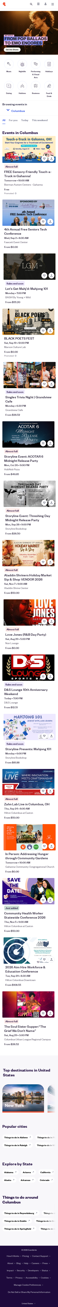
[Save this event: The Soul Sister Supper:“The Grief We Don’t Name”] (43, 1013)
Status (45, 1270)
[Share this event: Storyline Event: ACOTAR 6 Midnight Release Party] (50, 443)
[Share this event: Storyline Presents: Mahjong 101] (51, 736)
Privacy (18, 1277)
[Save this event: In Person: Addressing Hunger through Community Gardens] (44, 846)
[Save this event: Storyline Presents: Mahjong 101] (44, 736)
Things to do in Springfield (17, 1228)
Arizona (27, 1172)
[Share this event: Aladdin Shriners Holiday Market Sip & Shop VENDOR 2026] (50, 562)
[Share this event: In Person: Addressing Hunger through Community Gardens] (51, 846)
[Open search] (31, 4)
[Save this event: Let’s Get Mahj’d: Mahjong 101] (44, 276)
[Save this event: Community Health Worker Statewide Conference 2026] (43, 900)
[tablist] (25, 121)
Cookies (45, 1277)
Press (45, 1263)
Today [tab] (24, 120)
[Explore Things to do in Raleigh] (31, 1145)
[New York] (23, 1110)
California (45, 1172)
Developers (33, 1270)
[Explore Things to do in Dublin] (30, 1221)
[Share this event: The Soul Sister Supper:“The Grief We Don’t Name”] (50, 1013)
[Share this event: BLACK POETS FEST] (50, 331)
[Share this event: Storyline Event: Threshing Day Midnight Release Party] (51, 503)
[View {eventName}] (29, 149)
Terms (9, 1277)
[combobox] (29, 110)
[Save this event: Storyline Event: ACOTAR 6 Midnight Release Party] (43, 443)
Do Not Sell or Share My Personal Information (29, 1291)
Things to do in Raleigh (15, 1145)
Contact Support (40, 1255)
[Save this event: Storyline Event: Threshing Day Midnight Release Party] (44, 503)
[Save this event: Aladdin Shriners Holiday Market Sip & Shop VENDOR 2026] (43, 562)
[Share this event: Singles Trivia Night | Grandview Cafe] (51, 384)
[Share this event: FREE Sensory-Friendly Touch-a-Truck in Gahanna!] (51, 159)
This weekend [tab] (40, 120)
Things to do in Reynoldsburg (19, 1213)
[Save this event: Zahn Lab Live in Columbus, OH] (43, 791)
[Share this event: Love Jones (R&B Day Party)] (51, 621)
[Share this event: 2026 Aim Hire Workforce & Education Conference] (51, 959)
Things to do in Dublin (15, 1220)
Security (21, 1270)
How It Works (13, 1255)
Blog (18, 1263)
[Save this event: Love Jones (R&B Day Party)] (44, 621)
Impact (10, 1270)
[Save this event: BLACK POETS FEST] (43, 331)
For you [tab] (13, 120)
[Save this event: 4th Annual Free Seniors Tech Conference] (43, 222)
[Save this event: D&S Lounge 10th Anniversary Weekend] (43, 677)
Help (26, 1263)
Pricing (25, 1255)
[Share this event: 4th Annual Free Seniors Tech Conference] (50, 222)
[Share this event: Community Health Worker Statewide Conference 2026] (50, 900)
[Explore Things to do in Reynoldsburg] (37, 1213)
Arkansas (25, 1180)
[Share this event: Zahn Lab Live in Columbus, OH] (50, 791)
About (10, 1263)
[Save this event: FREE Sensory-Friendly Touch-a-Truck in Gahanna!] (44, 159)
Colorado (45, 1180)
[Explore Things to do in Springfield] (34, 1229)
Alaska (7, 1180)
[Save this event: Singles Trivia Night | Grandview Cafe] (44, 384)
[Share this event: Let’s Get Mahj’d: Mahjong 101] (51, 276)
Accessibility (32, 1277)
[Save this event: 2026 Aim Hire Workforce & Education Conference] (44, 959)
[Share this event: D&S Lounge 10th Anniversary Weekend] (50, 677)
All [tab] (3, 120)
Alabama (8, 1172)
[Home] (4, 4)
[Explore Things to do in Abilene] (31, 1137)
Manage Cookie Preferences (27, 1284)
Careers (35, 1263)
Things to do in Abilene (16, 1137)
